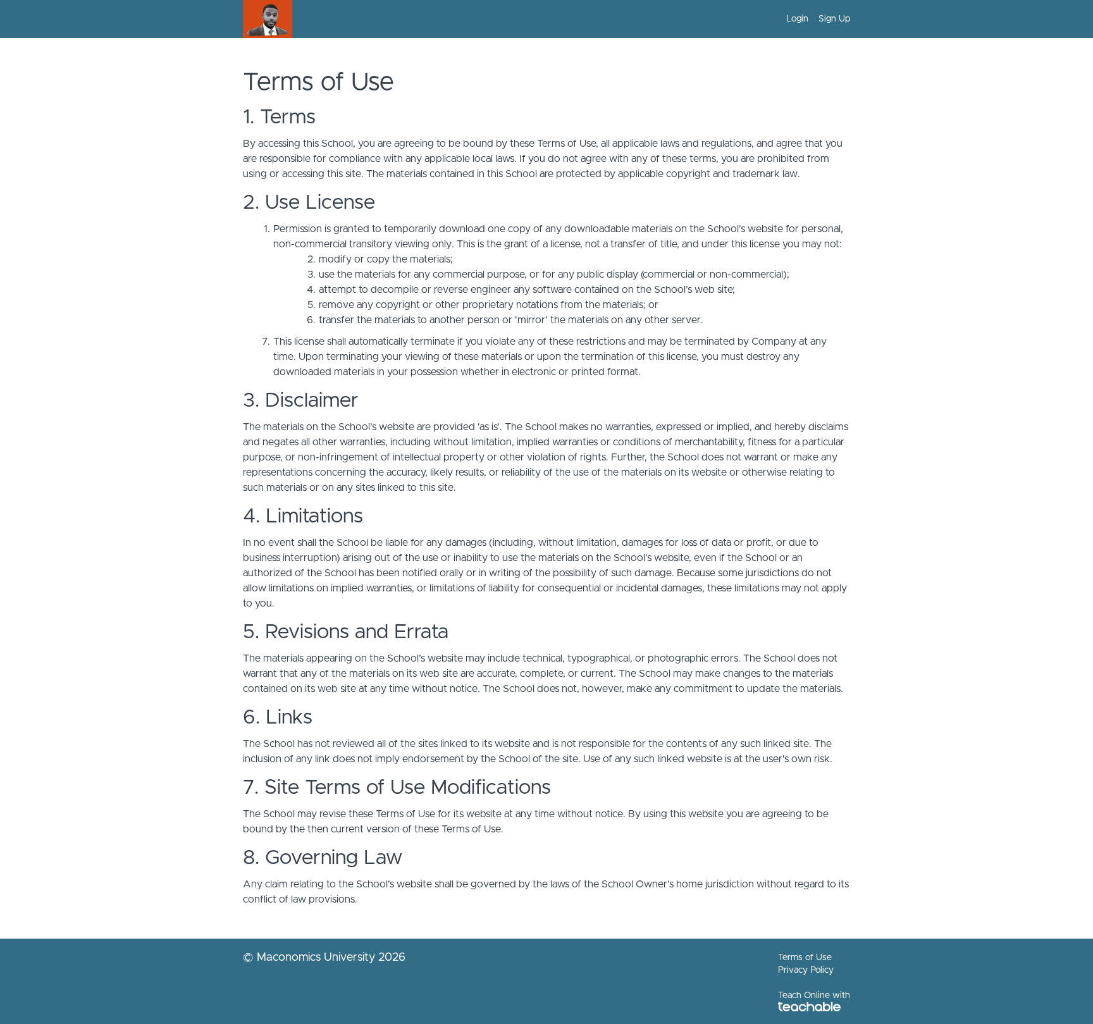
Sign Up (834, 19)
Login (797, 19)
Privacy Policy (806, 970)
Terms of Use (805, 957)
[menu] (813, 19)
